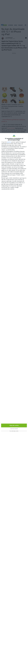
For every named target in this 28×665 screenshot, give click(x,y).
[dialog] (14, 399)
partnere (9, 142)
